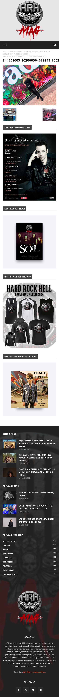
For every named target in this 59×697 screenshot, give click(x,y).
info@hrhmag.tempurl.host (34, 672)
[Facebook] (18, 690)
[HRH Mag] (29, 20)
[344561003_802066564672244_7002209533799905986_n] (29, 105)
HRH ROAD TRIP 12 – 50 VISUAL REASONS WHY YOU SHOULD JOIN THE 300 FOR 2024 (26, 52)
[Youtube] (40, 690)
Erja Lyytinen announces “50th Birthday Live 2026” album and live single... (37, 443)
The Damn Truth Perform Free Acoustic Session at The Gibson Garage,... (35, 458)
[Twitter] (33, 690)
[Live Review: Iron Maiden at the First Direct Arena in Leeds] (9, 509)
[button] (55, 45)
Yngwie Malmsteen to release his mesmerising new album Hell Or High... (37, 472)
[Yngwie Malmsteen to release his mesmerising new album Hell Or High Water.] (9, 472)
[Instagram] (26, 690)
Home (5, 51)
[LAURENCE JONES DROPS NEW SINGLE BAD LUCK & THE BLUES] (9, 522)
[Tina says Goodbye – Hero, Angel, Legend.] (9, 496)
